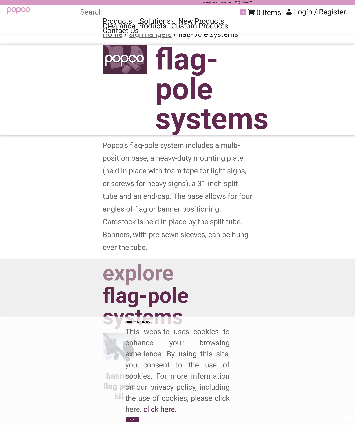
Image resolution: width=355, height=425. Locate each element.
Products (117, 22)
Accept (133, 419)
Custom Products (199, 27)
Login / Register (320, 12)
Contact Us (121, 32)
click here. (160, 409)
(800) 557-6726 (243, 2)
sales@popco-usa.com (217, 2)
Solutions (155, 22)
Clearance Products (134, 27)
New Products (201, 22)
